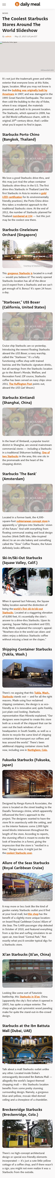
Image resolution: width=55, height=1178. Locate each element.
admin (8, 36)
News (5, 13)
